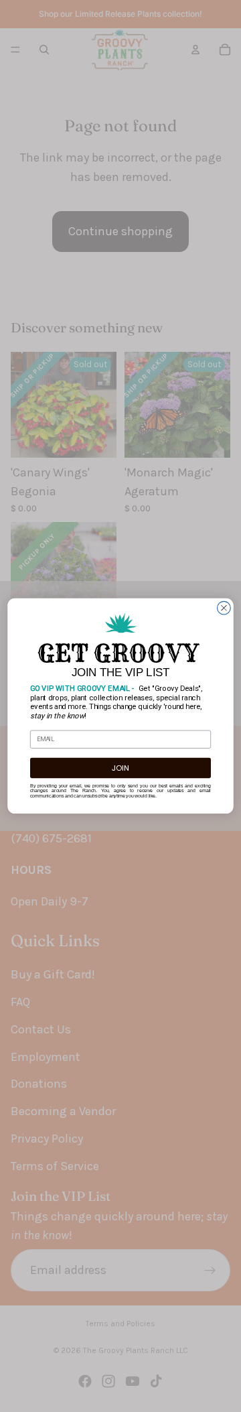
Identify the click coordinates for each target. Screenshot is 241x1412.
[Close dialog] (224, 608)
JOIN (120, 768)
